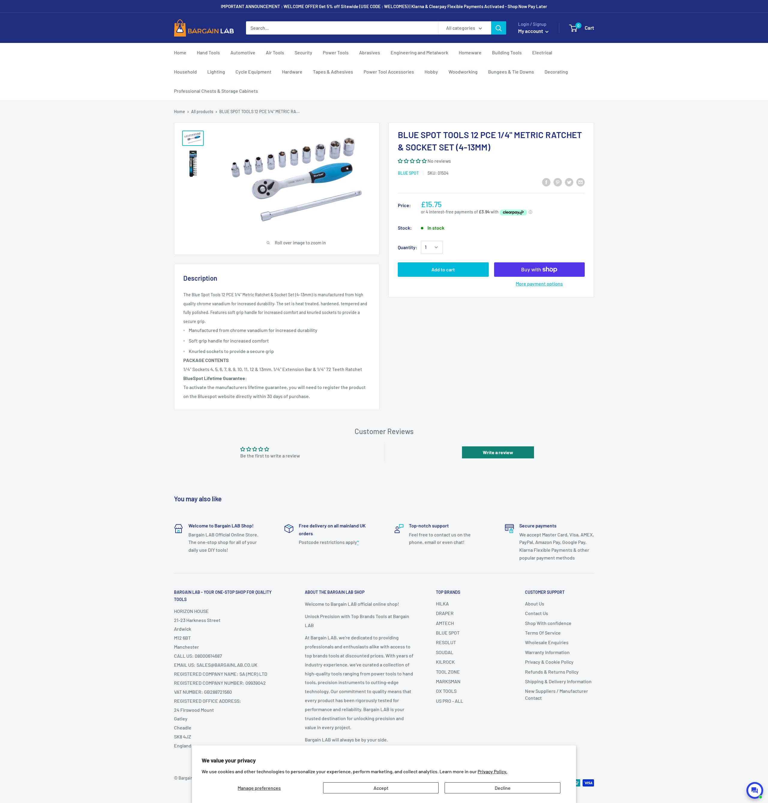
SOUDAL (444, 652)
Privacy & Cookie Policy (549, 662)
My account (531, 31)
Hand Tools (208, 52)
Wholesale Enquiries (546, 642)
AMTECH (445, 623)
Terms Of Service (543, 632)
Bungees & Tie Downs (511, 71)
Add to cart (443, 269)
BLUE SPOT (408, 173)
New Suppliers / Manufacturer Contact (556, 694)
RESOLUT (446, 642)
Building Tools (507, 52)
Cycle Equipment (254, 71)
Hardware (292, 71)
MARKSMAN (448, 681)
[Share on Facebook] (546, 182)
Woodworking (463, 71)
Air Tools (275, 52)
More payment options (539, 283)
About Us (534, 603)
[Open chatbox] (754, 790)
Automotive (242, 52)
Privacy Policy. (492, 771)
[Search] (498, 28)
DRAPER (445, 613)
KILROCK (445, 662)
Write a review (498, 452)
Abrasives (369, 52)
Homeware (470, 52)
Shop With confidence (548, 623)
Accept (381, 788)
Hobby (431, 71)
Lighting (216, 71)
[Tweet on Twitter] (569, 182)
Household (185, 71)
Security (303, 52)
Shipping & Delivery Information (558, 681)
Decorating (556, 71)
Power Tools (336, 52)
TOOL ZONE (448, 672)
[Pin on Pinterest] (558, 182)
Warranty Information (547, 652)
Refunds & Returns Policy (552, 672)
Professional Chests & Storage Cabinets (216, 91)
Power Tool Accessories (389, 71)
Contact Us (536, 613)
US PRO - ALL (449, 701)
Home (180, 52)
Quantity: (407, 247)
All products (202, 111)
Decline (503, 788)
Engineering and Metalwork (419, 52)
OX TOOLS (446, 691)
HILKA (442, 603)
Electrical (542, 52)
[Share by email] (580, 182)
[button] (412, 161)
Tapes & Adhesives (333, 71)
